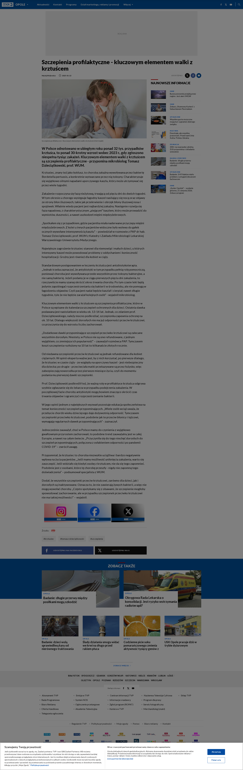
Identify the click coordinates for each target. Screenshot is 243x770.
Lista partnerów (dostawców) (120, 759)
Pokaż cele (216, 760)
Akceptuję (216, 752)
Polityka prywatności (40, 765)
